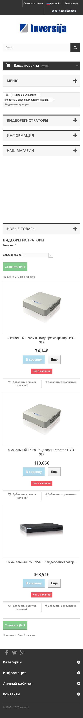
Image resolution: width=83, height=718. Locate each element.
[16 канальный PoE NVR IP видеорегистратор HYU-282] (41, 531)
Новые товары (21, 228)
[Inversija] (41, 25)
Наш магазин (20, 150)
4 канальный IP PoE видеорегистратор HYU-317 (41, 452)
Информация (20, 135)
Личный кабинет (18, 683)
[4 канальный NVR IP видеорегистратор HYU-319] (41, 307)
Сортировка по (12, 254)
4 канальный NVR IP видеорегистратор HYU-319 (41, 340)
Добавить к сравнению (62, 382)
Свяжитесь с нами (33, 3)
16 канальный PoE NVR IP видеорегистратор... (41, 562)
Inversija (24, 707)
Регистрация (71, 3)
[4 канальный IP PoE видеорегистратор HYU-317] (41, 419)
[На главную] (7, 95)
